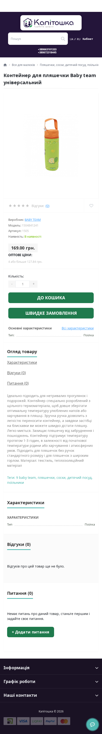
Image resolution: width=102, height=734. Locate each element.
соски (60, 477)
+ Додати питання (30, 632)
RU (78, 39)
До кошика (51, 297)
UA (71, 39)
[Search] (63, 38)
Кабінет (88, 38)
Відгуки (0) (16, 372)
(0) (47, 205)
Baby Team (33, 219)
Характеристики (22, 362)
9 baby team (26, 477)
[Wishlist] (91, 205)
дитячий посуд (79, 477)
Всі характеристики (78, 328)
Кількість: (16, 276)
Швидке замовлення (51, 313)
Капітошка (51, 23)
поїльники (15, 482)
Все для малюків (23, 65)
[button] (50, 50)
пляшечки (46, 477)
